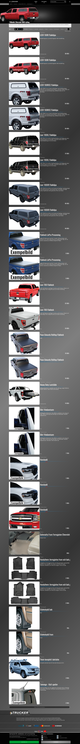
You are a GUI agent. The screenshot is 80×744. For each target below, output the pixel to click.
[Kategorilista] (22, 29)
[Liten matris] (15, 29)
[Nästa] (68, 29)
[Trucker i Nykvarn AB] (14, 1)
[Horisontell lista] (20, 29)
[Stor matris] (17, 29)
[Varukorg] (70, 1)
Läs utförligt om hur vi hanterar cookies (33, 738)
